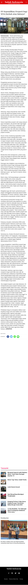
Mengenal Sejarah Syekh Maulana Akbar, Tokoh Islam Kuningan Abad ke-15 (17, 474)
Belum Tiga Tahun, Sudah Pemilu (17, 479)
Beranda (6, 579)
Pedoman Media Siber (13, 579)
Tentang (21, 579)
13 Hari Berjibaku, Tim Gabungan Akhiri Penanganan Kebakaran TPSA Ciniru (17, 510)
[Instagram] (12, 573)
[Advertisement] (14, 402)
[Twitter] (11, 336)
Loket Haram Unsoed (14, 487)
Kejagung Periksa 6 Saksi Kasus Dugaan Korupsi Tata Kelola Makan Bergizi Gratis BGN (17, 503)
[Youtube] (19, 573)
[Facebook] (8, 336)
